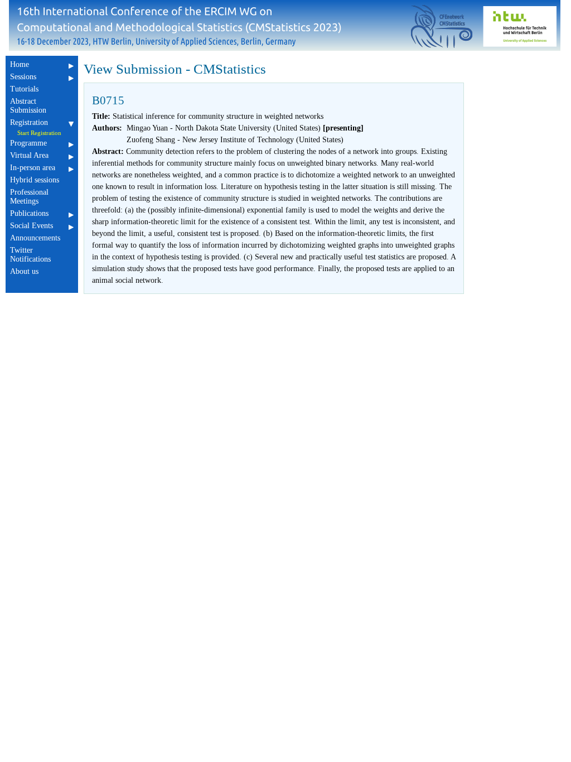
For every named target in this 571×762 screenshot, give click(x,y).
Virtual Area (29, 155)
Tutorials (24, 89)
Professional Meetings (29, 196)
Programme (28, 143)
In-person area (32, 167)
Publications (29, 213)
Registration (29, 122)
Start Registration (39, 132)
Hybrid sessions (34, 180)
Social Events (31, 225)
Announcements (35, 238)
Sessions (23, 77)
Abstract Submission (28, 105)
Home (19, 64)
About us (24, 271)
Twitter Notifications (30, 254)
